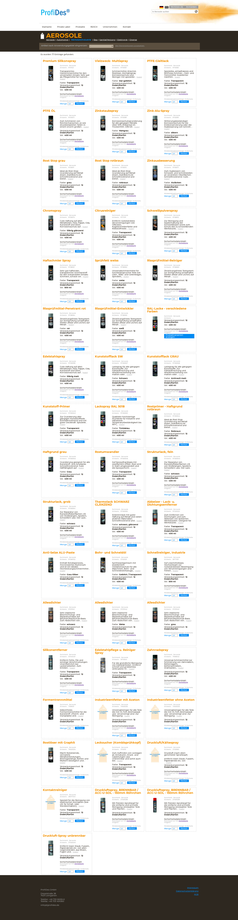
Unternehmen (110, 27)
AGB (196, 894)
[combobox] (175, 11)
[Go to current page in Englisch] (167, 7)
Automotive (62, 40)
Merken (79, 104)
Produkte (80, 27)
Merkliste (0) (177, 7)
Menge (63, 104)
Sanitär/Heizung (107, 40)
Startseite (47, 27)
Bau (96, 40)
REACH (93, 27)
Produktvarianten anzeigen (174, 336)
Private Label (63, 27)
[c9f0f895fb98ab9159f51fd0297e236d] (196, 11)
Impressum (192, 888)
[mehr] (62, 79)
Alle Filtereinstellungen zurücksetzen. (130, 46)
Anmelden (191, 7)
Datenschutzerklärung (187, 891)
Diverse (133, 40)
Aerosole (50, 40)
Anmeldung (79, 96)
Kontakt (127, 27)
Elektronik (122, 40)
